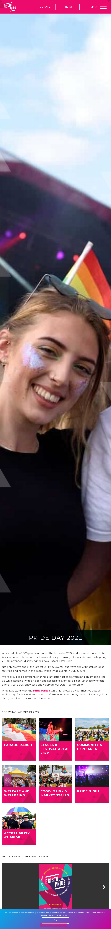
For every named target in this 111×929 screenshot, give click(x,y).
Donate (45, 7)
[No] (53, 925)
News (69, 7)
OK (55, 920)
